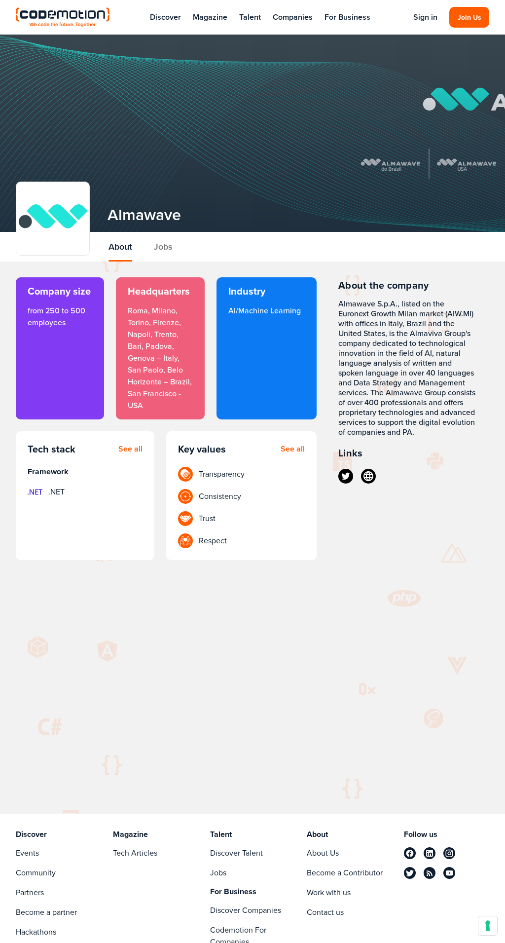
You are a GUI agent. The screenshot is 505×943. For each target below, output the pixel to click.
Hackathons (36, 932)
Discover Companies (245, 910)
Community (36, 872)
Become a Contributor (345, 872)
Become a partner (46, 912)
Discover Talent (236, 853)
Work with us (329, 892)
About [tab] (120, 246)
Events (27, 853)
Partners (30, 892)
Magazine (210, 17)
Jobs (218, 872)
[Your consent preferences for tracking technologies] (487, 925)
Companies (293, 17)
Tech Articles (135, 853)
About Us (323, 853)
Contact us (325, 912)
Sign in (425, 17)
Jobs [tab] (163, 246)
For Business (347, 17)
